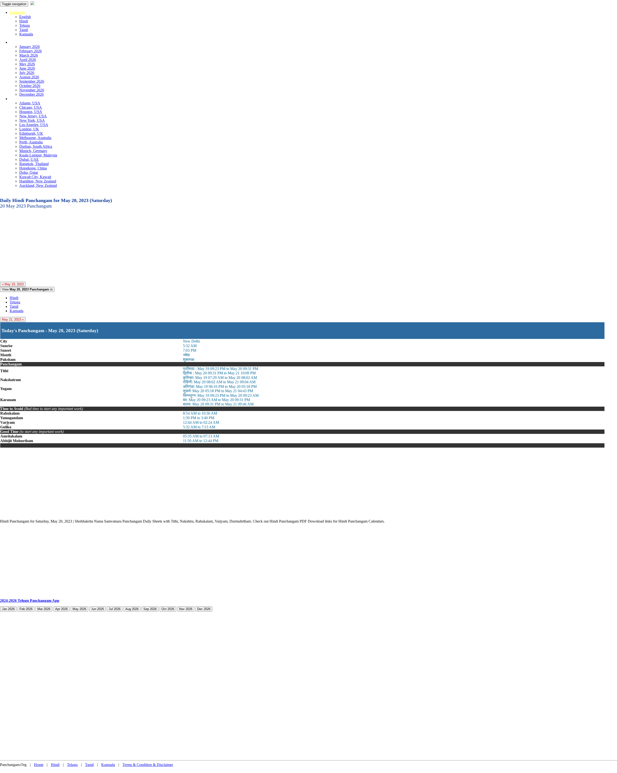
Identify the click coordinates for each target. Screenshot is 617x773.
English (25, 17)
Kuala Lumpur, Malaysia (38, 155)
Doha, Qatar (28, 172)
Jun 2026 (97, 609)
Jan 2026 (8, 609)
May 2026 (27, 64)
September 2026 (31, 81)
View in (27, 289)
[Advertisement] (144, 244)
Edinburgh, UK (31, 133)
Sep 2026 (150, 609)
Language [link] (17, 12)
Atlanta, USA (29, 103)
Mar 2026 (43, 609)
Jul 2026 (115, 609)
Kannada (26, 34)
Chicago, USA (30, 107)
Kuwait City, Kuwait (35, 177)
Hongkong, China (33, 168)
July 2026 (26, 73)
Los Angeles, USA (33, 125)
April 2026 (27, 60)
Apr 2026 (61, 609)
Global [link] (15, 99)
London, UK (29, 129)
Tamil (23, 30)
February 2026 (30, 51)
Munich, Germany (33, 151)
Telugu (24, 25)
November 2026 (31, 90)
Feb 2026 (26, 609)
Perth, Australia (31, 142)
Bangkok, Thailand (34, 164)
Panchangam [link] (19, 42)
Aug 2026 (132, 609)
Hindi (23, 21)
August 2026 (29, 77)
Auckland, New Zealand (38, 185)
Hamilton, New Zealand (37, 181)
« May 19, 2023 (13, 284)
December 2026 (31, 94)
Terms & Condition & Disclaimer (147, 765)
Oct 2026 (167, 609)
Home (38, 765)
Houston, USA (30, 112)
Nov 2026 (185, 609)
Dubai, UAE (29, 159)
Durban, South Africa (35, 146)
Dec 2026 (203, 609)
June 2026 (27, 68)
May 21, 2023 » (13, 319)
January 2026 (29, 47)
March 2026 (28, 55)
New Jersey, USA (33, 116)
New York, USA (32, 120)
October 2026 (29, 86)
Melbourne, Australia (35, 138)
